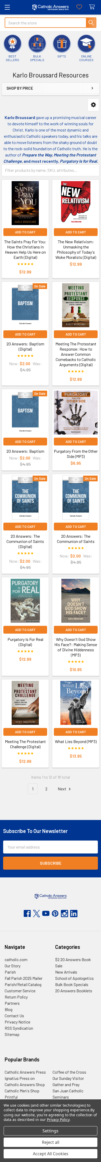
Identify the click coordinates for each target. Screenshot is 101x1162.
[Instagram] (64, 913)
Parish (10, 971)
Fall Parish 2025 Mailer (23, 978)
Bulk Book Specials (71, 984)
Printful (11, 1096)
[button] (93, 105)
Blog (8, 1009)
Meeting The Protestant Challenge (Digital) (25, 744)
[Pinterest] (55, 913)
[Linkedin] (73, 913)
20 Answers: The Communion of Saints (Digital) (25, 541)
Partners (12, 1003)
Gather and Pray (66, 1084)
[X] (36, 913)
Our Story (12, 965)
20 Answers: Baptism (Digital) (25, 346)
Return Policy (16, 996)
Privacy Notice (17, 1021)
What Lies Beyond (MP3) (76, 741)
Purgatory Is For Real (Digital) (25, 642)
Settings (50, 1131)
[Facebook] (27, 913)
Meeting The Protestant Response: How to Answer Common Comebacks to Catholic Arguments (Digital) (75, 354)
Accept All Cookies (50, 1154)
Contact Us (14, 1015)
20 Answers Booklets (73, 990)
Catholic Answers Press (25, 1071)
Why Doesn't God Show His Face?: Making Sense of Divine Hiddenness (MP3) (75, 647)
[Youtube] (46, 913)
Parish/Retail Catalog (23, 984)
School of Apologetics (74, 978)
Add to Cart (25, 232)
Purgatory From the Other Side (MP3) (76, 454)
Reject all (50, 1142)
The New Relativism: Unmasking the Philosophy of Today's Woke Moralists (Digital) (75, 249)
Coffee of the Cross (69, 1071)
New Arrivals (66, 971)
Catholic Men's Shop (22, 1090)
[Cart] (93, 7)
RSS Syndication (19, 1028)
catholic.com (16, 959)
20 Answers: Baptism (25, 451)
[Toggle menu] (7, 7)
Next (62, 788)
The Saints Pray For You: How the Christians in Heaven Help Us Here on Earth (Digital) (25, 249)
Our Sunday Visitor (68, 1078)
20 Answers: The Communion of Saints (76, 539)
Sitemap (12, 1034)
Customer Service (20, 990)
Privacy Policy (58, 1119)
